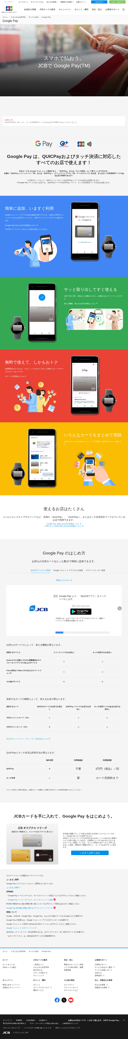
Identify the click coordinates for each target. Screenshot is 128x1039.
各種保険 (67, 970)
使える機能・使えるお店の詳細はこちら (80, 304)
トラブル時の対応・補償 (73, 967)
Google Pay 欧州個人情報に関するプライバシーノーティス (29, 908)
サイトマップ (7, 1020)
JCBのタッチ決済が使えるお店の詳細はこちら (63, 526)
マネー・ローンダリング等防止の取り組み (44, 1023)
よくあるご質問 (12, 888)
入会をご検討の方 (117, 2)
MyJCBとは (37, 970)
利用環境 (19, 1020)
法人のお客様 (51, 2)
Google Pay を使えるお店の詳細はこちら (63, 524)
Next (120, 608)
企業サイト (80, 2)
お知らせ (98, 973)
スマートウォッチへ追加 (95, 570)
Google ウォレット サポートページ (20, 928)
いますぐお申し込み (90, 853)
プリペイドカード (71, 987)
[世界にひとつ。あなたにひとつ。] (13, 9)
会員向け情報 (30, 9)
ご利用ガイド (38, 965)
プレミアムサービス (41, 987)
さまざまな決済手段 (18, 17)
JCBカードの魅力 (9, 967)
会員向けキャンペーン (11, 987)
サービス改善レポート (103, 970)
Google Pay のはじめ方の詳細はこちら (20, 225)
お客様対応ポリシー (69, 1023)
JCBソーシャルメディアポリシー (66, 1028)
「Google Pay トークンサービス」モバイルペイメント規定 (29, 900)
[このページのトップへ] (124, 1020)
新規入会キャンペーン (11, 985)
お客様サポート (101, 965)
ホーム (5, 17)
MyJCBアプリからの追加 (40, 570)
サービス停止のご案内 (103, 967)
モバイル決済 (33, 17)
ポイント (36, 985)
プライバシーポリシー (10, 1028)
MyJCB (98, 2)
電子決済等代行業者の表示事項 (13, 1023)
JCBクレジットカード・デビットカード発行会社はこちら (28, 739)
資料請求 (98, 975)
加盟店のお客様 (66, 2)
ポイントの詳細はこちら (14, 376)
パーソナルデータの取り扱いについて (36, 1028)
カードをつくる (8, 965)
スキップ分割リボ (40, 973)
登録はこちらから (63, 580)
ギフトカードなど (37, 2)
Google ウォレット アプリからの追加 (68, 570)
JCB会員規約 (30, 1020)
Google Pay (46, 17)
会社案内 (42, 1020)
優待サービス (38, 990)
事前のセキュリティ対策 (73, 965)
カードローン (23, 2)
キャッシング (38, 975)
